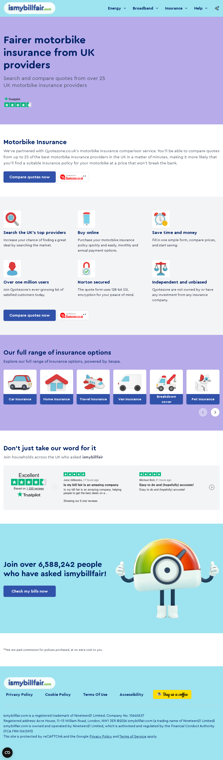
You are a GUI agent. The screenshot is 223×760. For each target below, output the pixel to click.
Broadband (143, 8)
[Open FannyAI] (217, 8)
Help (198, 8)
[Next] (215, 412)
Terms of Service (132, 736)
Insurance (173, 8)
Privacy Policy (19, 695)
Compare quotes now (29, 177)
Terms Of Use (95, 695)
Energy (114, 8)
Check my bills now (30, 591)
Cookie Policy (58, 695)
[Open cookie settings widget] (7, 752)
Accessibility (132, 695)
